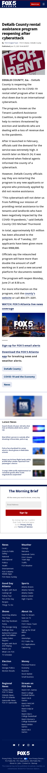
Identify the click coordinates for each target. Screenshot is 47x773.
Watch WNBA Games (27, 725)
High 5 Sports (27, 599)
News (7, 384)
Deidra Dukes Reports (7, 639)
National (5, 556)
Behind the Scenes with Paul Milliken (9, 634)
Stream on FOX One (27, 685)
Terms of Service (25, 527)
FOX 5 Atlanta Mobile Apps (7, 572)
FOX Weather (27, 565)
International (7, 559)
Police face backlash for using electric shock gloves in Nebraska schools (15, 450)
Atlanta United (27, 596)
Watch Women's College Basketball (29, 720)
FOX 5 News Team (29, 624)
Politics (5, 562)
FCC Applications (28, 644)
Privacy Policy (26, 524)
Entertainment (8, 568)
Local (4, 548)
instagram (28, 745)
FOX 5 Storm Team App (27, 558)
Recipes (5, 602)
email (33, 745)
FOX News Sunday (9, 577)
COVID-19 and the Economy (19, 376)
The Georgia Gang (9, 627)
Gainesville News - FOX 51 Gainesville (9, 701)
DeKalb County (36, 43)
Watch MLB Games (26, 699)
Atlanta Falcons (28, 590)
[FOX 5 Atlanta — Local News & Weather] (9, 4)
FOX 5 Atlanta (24, 43)
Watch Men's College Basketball (29, 715)
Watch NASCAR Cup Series (28, 704)
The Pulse (6, 618)
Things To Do (7, 605)
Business (25, 671)
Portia (4, 624)
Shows (5, 611)
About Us (27, 611)
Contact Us (26, 627)
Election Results (8, 671)
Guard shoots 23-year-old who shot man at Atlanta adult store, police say (16, 428)
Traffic (24, 562)
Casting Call (6, 593)
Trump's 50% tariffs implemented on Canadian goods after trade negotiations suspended (16, 473)
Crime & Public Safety (8, 552)
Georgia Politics (8, 668)
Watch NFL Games (29, 690)
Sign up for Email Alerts (28, 631)
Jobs (23, 635)
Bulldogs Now (7, 630)
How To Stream (28, 615)
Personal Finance (28, 665)
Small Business (28, 677)
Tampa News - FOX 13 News (8, 691)
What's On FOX (8, 652)
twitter (24, 745)
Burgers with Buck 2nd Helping (9, 644)
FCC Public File (27, 641)
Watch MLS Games (26, 731)
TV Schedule (7, 655)
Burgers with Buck (9, 590)
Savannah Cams (28, 554)
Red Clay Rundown (9, 621)
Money (25, 661)
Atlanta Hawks (27, 593)
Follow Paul (6, 596)
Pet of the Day (8, 599)
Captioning (26, 647)
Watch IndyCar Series (27, 709)
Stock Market (27, 674)
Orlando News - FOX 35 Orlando (8, 696)
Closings (25, 548)
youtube (14, 745)
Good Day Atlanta (7, 585)
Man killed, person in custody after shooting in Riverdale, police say (16, 438)
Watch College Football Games (28, 694)
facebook (19, 745)
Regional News (7, 685)
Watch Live (35, 4)
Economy (25, 668)
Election (6, 661)
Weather (26, 544)
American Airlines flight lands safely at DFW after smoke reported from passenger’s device (16, 461)
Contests (25, 621)
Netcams (25, 551)
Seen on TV (26, 618)
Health (4, 565)
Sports (25, 583)
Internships (26, 638)
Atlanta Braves (27, 587)
